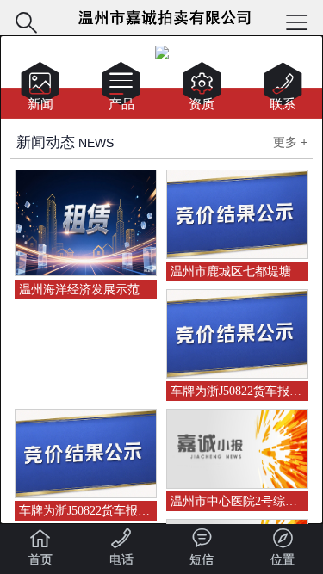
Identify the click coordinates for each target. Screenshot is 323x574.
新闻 (40, 90)
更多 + (290, 142)
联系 (282, 90)
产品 (121, 90)
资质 (202, 90)
